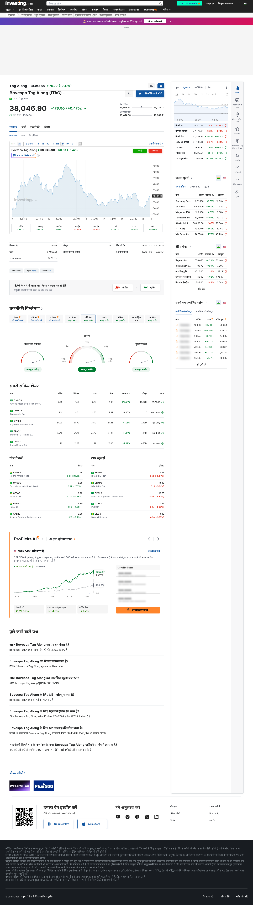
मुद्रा (177, 87)
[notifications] (239, 3)
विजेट (172, 820)
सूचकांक (11, 15)
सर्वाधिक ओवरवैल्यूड (204, 311)
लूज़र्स (206, 186)
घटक (23, 135)
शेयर (209, 87)
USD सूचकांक (182, 158)
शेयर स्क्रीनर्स (134, 9)
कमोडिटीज (198, 87)
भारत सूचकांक (26, 15)
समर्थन (212, 820)
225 (49, 271)
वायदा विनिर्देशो (120, 15)
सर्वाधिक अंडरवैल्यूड (184, 311)
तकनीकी (35, 127)
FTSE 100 (180, 153)
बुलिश (153, 287)
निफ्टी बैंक (180, 136)
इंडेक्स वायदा (67, 15)
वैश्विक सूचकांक (105, 15)
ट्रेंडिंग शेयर (181, 246)
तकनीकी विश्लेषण (24, 308)
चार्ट (24, 127)
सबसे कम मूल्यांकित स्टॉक (189, 302)
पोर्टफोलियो (175, 813)
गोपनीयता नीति (224, 896)
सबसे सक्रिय (181, 186)
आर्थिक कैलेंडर (118, 9)
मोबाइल (173, 806)
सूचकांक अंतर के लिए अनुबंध (86, 15)
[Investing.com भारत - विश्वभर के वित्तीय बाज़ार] (19, 3)
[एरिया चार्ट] (19, 144)
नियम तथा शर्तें (208, 896)
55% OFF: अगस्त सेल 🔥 (189, 3)
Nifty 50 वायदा (182, 142)
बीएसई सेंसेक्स (181, 131)
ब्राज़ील (34, 271)
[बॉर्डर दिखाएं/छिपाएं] (80, 144)
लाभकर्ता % (195, 186)
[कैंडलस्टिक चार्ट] (13, 144)
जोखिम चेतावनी (241, 896)
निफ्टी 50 (179, 125)
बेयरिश (125, 287)
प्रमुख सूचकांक (39, 15)
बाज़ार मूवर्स (182, 178)
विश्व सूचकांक (53, 15)
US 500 (179, 147)
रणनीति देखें (154, 551)
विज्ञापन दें (214, 813)
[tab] (18, 319)
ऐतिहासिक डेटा (34, 135)
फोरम (47, 127)
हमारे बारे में (214, 806)
